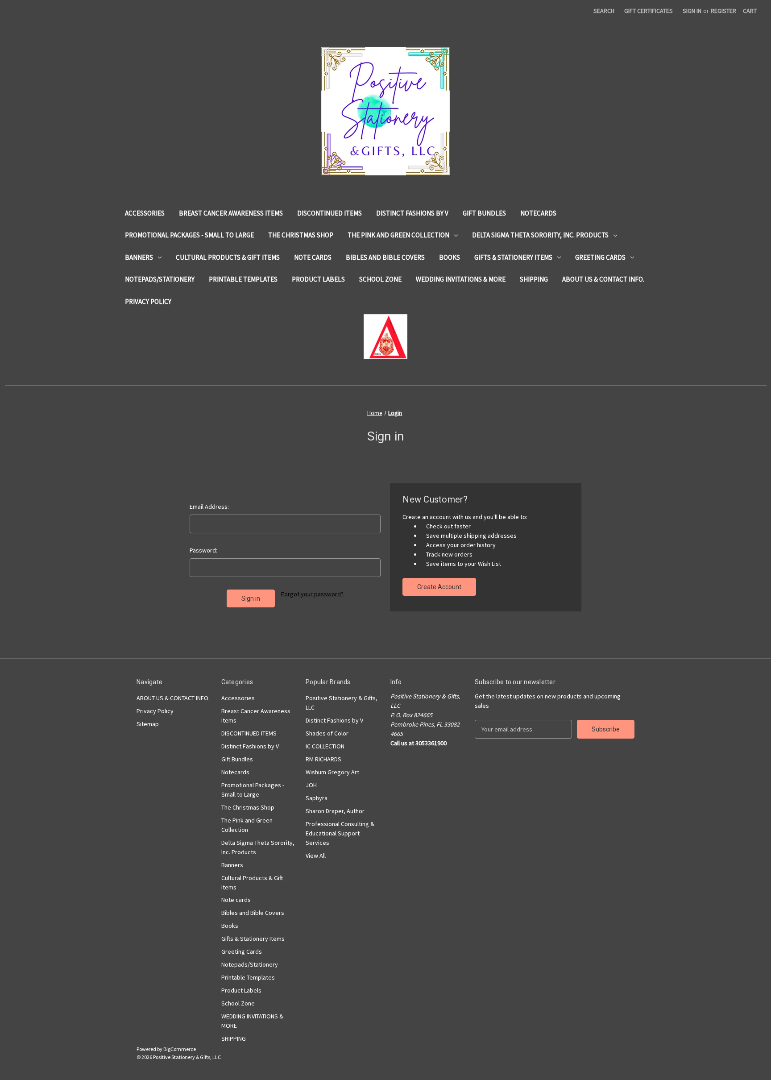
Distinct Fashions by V (412, 213)
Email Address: (209, 507)
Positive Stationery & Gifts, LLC (341, 702)
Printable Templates (243, 279)
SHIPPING (534, 279)
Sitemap (148, 724)
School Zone (380, 279)
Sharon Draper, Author (335, 811)
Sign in (692, 11)
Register (723, 11)
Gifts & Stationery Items (513, 257)
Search (603, 11)
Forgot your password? (312, 594)
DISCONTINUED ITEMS (329, 213)
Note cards (313, 257)
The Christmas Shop (300, 235)
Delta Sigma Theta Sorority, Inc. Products (540, 235)
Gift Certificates (648, 11)
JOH (311, 785)
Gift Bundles (484, 213)
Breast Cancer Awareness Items (231, 213)
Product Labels (318, 279)
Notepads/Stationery (160, 279)
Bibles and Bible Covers (385, 257)
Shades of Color (327, 733)
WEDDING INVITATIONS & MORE (461, 279)
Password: (203, 550)
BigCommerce (179, 1049)
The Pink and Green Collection (398, 235)
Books (449, 257)
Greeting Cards (600, 257)
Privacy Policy (148, 301)
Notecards (538, 213)
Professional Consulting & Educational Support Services (340, 833)
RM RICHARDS (323, 759)
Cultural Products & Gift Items (228, 257)
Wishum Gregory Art (332, 772)
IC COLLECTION (325, 746)
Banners (139, 257)
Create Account (439, 586)
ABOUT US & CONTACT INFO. (603, 279)
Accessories (145, 213)
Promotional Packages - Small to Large (189, 235)
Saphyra (316, 798)
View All (316, 856)
